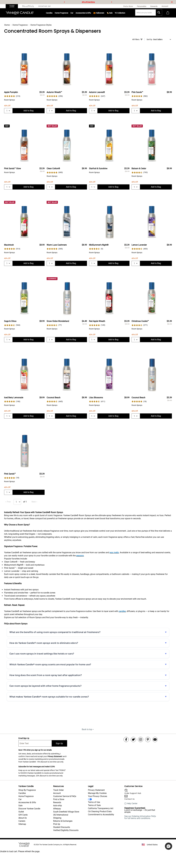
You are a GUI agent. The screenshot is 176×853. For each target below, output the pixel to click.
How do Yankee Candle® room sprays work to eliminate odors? (43, 643)
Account (57, 793)
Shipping (57, 818)
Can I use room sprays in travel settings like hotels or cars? (41, 653)
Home (7, 25)
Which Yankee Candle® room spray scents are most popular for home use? (50, 664)
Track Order (58, 790)
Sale (20, 805)
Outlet (21, 811)
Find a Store (58, 799)
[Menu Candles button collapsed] (52, 12)
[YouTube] (155, 739)
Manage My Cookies (97, 793)
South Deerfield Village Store (66, 811)
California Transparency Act (100, 808)
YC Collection (120, 13)
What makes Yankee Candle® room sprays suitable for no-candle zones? (49, 696)
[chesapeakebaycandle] (44, 6)
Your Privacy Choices (97, 796)
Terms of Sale (94, 805)
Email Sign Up (23, 738)
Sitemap (22, 824)
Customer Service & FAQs (64, 796)
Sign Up (59, 743)
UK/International (60, 815)
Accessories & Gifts (83, 13)
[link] (12, 96)
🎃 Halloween (98, 13)
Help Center (132, 803)
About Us (22, 818)
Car (20, 799)
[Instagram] (140, 739)
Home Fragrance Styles (41, 25)
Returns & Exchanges (62, 821)
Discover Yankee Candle (29, 808)
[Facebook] (126, 739)
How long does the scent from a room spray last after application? (45, 675)
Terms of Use (94, 802)
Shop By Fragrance (27, 790)
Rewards (57, 802)
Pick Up (56, 824)
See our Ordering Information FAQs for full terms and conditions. (140, 817)
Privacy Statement (55, 756)
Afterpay (57, 808)
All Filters (135, 39)
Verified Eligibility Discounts (65, 830)
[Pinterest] (147, 739)
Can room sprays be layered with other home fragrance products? (45, 685)
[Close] (172, 2)
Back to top (87, 729)
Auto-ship (57, 805)
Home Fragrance (61, 13)
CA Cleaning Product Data (100, 811)
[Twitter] (133, 739)
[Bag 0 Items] (167, 13)
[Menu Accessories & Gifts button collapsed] (91, 12)
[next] (111, 2)
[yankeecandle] (13, 6)
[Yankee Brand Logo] (20, 13)
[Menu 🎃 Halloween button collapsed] (104, 12)
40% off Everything (88, 2)
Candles (49, 13)
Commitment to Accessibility (101, 814)
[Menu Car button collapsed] (73, 12)
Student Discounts (61, 827)
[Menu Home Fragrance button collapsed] (68, 12)
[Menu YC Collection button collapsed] (125, 12)
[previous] (64, 2)
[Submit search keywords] (159, 12)
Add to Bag (28, 110)
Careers (21, 821)
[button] (168, 846)
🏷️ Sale (109, 13)
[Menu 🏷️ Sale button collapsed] (112, 12)
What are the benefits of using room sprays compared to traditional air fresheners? (54, 632)
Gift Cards (23, 815)
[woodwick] (28, 6)
